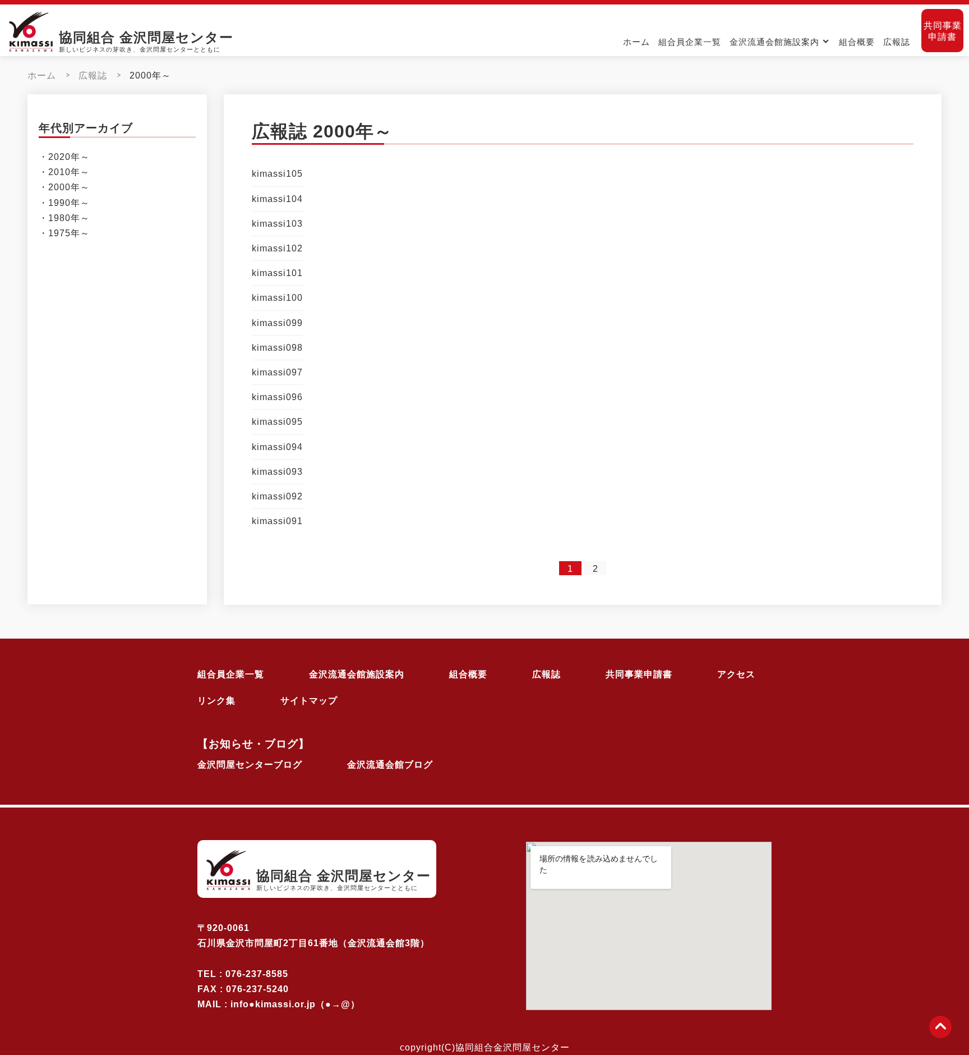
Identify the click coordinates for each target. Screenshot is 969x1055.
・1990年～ (64, 203)
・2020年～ (64, 157)
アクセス (736, 674)
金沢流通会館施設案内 (774, 42)
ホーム (636, 42)
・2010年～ (64, 172)
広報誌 (896, 42)
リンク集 (216, 700)
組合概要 (857, 42)
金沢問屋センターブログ (249, 764)
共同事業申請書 (943, 30)
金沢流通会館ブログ (390, 764)
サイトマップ (309, 700)
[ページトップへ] (940, 1027)
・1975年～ (64, 233)
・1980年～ (64, 218)
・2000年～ (64, 187)
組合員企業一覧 (689, 42)
